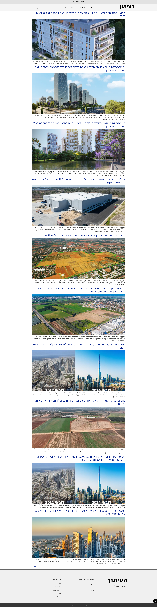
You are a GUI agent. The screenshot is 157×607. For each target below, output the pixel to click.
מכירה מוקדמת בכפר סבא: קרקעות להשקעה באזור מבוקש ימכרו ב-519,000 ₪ (85, 235)
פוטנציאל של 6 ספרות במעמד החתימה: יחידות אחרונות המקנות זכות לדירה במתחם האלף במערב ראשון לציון (79, 124)
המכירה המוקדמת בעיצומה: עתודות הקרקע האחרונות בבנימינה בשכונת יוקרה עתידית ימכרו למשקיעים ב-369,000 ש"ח (81, 290)
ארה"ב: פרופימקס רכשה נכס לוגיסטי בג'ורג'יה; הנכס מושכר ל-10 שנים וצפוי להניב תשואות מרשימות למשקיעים (78, 180)
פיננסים (73, 7)
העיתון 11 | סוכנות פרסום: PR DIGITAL (78, 605)
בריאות (82, 7)
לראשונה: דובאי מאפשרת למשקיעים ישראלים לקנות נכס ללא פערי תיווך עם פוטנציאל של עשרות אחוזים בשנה (79, 512)
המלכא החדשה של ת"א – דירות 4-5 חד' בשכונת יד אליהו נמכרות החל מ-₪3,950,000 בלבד (80, 14)
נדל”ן (64, 7)
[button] (155, 601)
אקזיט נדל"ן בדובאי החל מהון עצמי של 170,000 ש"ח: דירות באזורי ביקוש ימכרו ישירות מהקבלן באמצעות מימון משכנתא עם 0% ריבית (81, 458)
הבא (34, 567)
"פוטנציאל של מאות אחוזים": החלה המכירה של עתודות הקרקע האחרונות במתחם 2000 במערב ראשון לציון (79, 68)
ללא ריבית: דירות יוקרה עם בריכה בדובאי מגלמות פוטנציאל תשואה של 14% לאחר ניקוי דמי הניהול (79, 346)
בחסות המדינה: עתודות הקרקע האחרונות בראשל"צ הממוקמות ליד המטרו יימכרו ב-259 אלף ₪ (80, 402)
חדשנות (92, 7)
